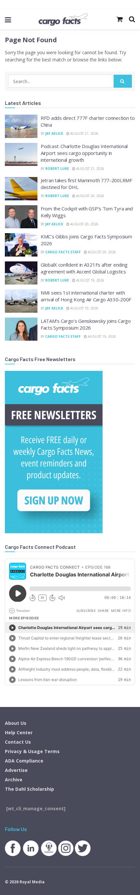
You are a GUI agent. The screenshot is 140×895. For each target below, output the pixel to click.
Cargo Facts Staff (63, 252)
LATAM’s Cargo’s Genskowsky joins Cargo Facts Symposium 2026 (86, 324)
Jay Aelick (54, 133)
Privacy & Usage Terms (32, 751)
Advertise (16, 770)
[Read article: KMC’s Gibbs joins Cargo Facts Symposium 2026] (21, 245)
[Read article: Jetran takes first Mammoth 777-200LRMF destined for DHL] (21, 188)
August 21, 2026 (83, 133)
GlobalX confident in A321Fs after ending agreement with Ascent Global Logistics (84, 268)
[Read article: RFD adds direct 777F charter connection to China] (21, 126)
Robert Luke (57, 168)
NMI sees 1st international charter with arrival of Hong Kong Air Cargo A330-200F (86, 296)
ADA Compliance (24, 761)
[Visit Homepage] (63, 19)
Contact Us (18, 742)
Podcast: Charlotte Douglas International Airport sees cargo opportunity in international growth (84, 153)
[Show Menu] (8, 19)
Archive (13, 779)
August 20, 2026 (89, 196)
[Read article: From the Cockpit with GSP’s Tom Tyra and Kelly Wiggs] (21, 217)
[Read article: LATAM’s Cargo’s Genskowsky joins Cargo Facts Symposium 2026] (21, 329)
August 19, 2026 (89, 280)
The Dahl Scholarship (29, 789)
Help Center (19, 732)
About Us (15, 723)
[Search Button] (123, 81)
